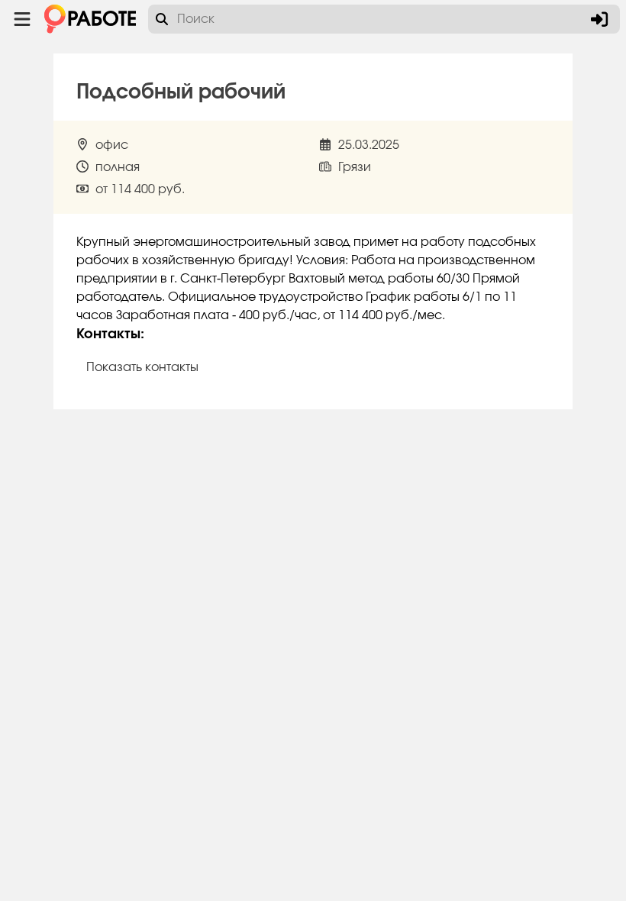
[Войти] (599, 19)
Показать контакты (142, 367)
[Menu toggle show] (22, 19)
